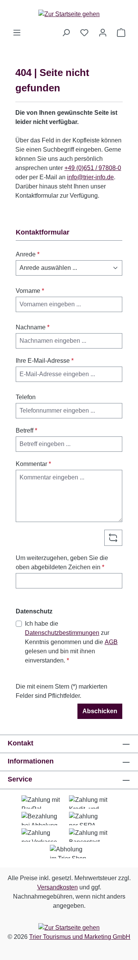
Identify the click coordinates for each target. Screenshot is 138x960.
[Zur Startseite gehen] (69, 14)
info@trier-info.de (90, 177)
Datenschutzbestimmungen (62, 633)
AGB (111, 642)
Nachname (32, 327)
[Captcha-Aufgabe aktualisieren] (113, 538)
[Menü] (17, 32)
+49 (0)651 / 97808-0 (92, 168)
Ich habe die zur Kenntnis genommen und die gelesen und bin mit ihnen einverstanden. (71, 642)
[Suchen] (66, 32)
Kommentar (33, 464)
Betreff (26, 430)
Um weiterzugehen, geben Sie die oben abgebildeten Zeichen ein (62, 562)
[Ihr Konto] (103, 32)
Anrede (27, 254)
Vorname (30, 291)
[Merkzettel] (84, 32)
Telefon (26, 397)
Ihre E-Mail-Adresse (45, 360)
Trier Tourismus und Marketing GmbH (79, 937)
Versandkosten (57, 887)
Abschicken (99, 711)
